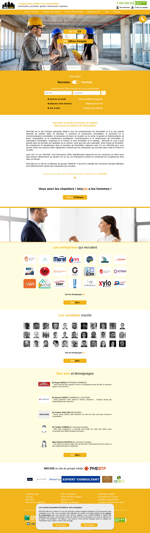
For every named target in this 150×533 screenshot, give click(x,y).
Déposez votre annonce (61, 104)
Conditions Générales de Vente (110, 502)
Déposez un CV (93, 104)
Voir (75, 302)
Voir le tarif (55, 108)
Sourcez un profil (58, 99)
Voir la (75, 197)
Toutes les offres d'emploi (71, 497)
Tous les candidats (68, 494)
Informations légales (106, 494)
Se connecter (124, 7)
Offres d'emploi (75, 41)
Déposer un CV (93, 12)
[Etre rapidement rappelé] (142, 19)
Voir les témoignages (74, 294)
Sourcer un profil (31, 12)
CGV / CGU (94, 513)
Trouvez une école (91, 108)
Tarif (107, 12)
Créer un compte (141, 7)
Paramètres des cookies (108, 497)
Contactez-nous (32, 494)
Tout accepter (89, 525)
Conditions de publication (108, 500)
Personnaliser (61, 525)
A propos (116, 12)
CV (75, 31)
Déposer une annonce (52, 12)
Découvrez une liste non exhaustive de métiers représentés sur (75, 174)
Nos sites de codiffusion (35, 502)
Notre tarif (30, 500)
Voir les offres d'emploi (74, 12)
